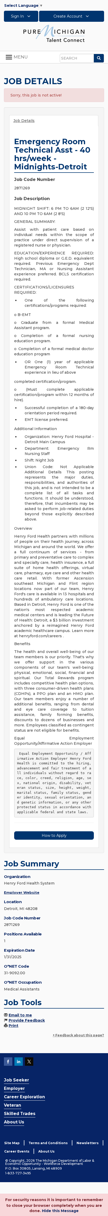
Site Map (12, 1143)
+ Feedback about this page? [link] (78, 1035)
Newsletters (88, 1143)
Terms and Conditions (48, 1143)
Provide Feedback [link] (27, 1020)
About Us (14, 1121)
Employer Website (21, 892)
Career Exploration (24, 1096)
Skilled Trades (19, 1113)
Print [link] (13, 1025)
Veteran (12, 1105)
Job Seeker (16, 1080)
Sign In (18, 16)
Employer (14, 1088)
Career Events (16, 1151)
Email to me (20, 1015)
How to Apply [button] (54, 835)
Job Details (24, 120)
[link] (54, 33)
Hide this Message (60, 1210)
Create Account (68, 16)
